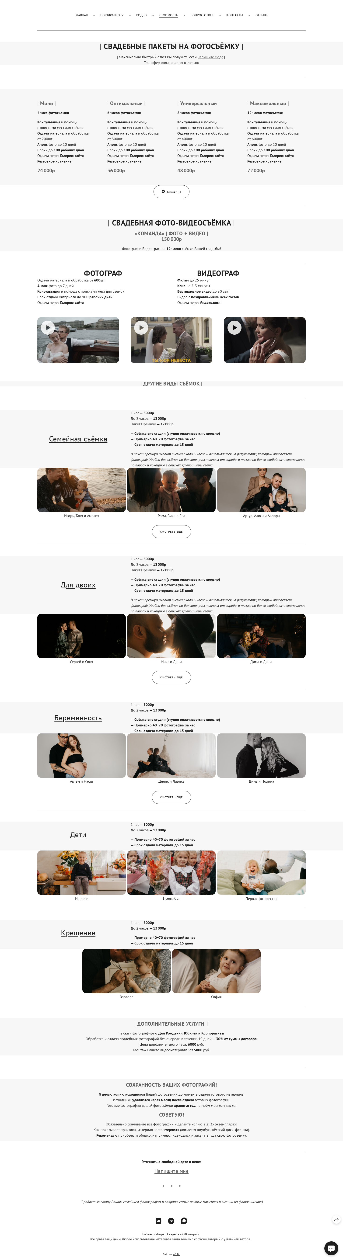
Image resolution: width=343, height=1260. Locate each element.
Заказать (174, 191)
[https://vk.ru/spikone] (158, 1221)
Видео (141, 15)
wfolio (176, 1254)
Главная (81, 15)
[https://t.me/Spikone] (171, 1221)
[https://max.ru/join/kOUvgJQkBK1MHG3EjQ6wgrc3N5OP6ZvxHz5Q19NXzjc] (184, 1221)
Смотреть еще (171, 531)
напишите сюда (210, 57)
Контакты (234, 15)
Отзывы (262, 15)
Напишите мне (171, 1171)
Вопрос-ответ (202, 15)
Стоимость (168, 15)
